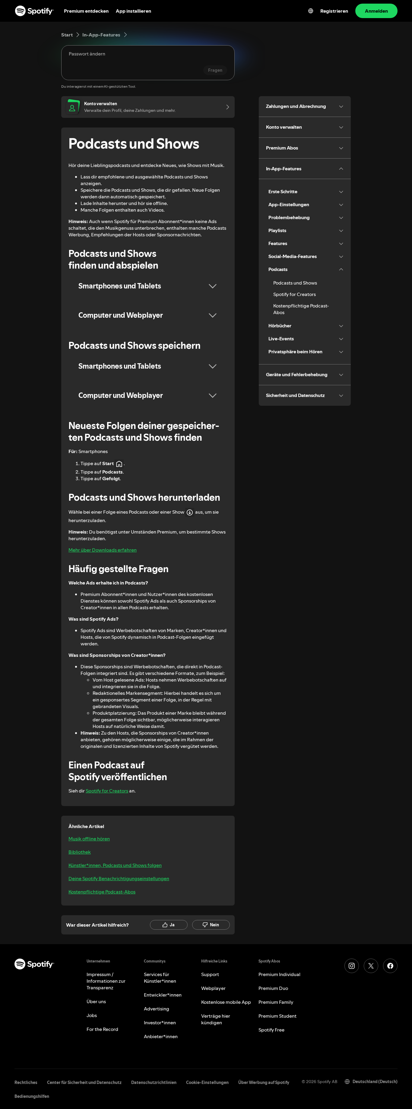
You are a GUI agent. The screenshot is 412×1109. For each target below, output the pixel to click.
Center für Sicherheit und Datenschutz (84, 1082)
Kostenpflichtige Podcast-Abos (101, 891)
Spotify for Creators (107, 790)
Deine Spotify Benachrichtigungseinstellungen (118, 878)
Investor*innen (160, 1022)
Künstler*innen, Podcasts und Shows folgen (115, 865)
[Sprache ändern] (310, 11)
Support (210, 974)
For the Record (102, 1029)
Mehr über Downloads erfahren (102, 550)
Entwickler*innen (163, 994)
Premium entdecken (86, 11)
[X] (371, 966)
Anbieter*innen (161, 1036)
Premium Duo (273, 988)
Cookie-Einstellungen (207, 1082)
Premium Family (275, 1002)
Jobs (92, 1015)
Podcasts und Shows (295, 282)
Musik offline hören (89, 838)
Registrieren (334, 11)
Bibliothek (79, 852)
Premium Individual (279, 974)
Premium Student (277, 1016)
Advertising (156, 1008)
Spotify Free (271, 1029)
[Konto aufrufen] (225, 107)
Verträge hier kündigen (215, 1019)
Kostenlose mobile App (226, 1002)
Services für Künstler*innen (160, 977)
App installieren (133, 11)
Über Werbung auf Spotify (263, 1082)
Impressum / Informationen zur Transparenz (106, 981)
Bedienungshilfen (31, 1096)
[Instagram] (351, 966)
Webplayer (213, 988)
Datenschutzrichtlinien (153, 1082)
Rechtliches (25, 1082)
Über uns (96, 1001)
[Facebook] (390, 966)
